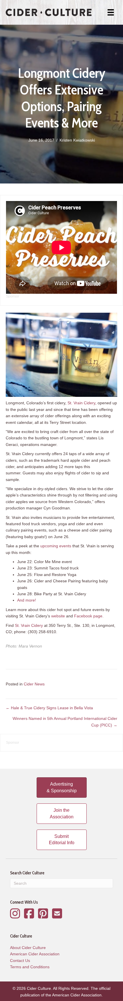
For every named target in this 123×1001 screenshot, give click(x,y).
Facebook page (88, 616)
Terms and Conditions (29, 967)
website (58, 616)
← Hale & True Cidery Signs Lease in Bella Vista (49, 708)
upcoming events (55, 546)
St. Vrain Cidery (81, 403)
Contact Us (20, 960)
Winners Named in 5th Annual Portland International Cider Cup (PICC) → (65, 721)
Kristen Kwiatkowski (77, 140)
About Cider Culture (28, 947)
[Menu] (110, 12)
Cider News (34, 684)
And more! (26, 600)
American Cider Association (34, 954)
